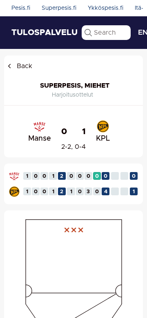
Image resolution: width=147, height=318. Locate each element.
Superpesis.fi (59, 8)
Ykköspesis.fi (105, 8)
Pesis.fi (20, 8)
